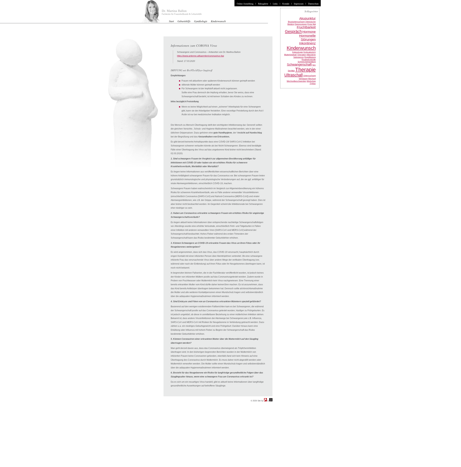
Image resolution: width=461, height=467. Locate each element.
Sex (314, 65)
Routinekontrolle (309, 59)
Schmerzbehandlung (307, 62)
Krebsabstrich (309, 52)
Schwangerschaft (299, 64)
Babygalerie (263, 4)
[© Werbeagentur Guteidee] (270, 401)
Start (171, 21)
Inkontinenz (307, 43)
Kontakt (285, 4)
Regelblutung (310, 57)
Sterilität (291, 71)
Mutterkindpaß (290, 55)
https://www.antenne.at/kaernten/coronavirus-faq (200, 56)
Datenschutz (313, 4)
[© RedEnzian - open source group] (265, 401)
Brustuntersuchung (296, 22)
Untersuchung (309, 75)
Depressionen (301, 24)
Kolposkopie (297, 52)
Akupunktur (307, 18)
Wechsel (312, 79)
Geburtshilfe (184, 21)
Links (275, 4)
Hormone (309, 32)
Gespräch (293, 31)
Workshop (311, 81)
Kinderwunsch (218, 21)
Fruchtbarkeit (306, 27)
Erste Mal (311, 24)
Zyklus (313, 83)
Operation (301, 55)
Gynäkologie (200, 21)
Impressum (298, 4)
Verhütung (303, 79)
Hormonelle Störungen (307, 37)
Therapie (305, 69)
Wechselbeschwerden (296, 81)
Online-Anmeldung (245, 4)
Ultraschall (293, 75)
